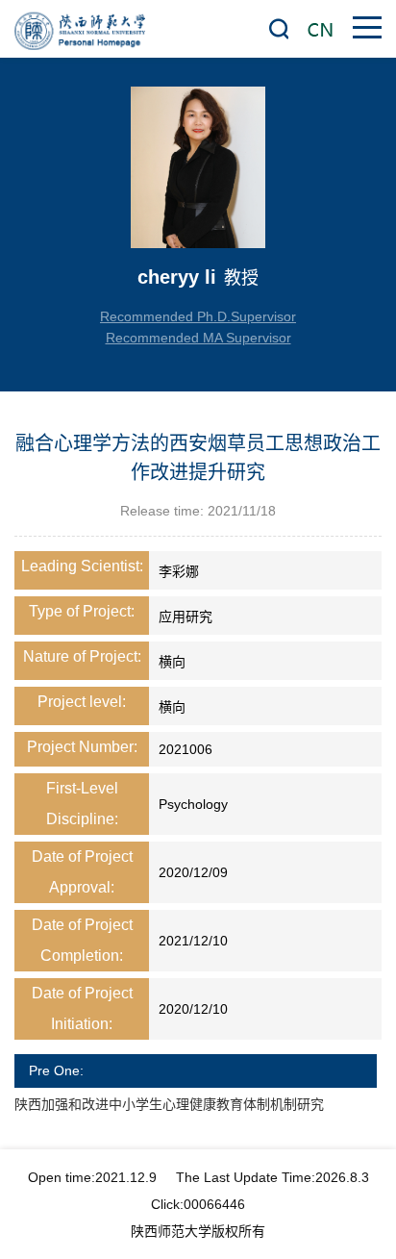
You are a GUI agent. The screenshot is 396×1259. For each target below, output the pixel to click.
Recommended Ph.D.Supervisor (198, 316)
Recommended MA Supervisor (198, 337)
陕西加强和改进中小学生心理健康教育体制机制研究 (169, 1104)
